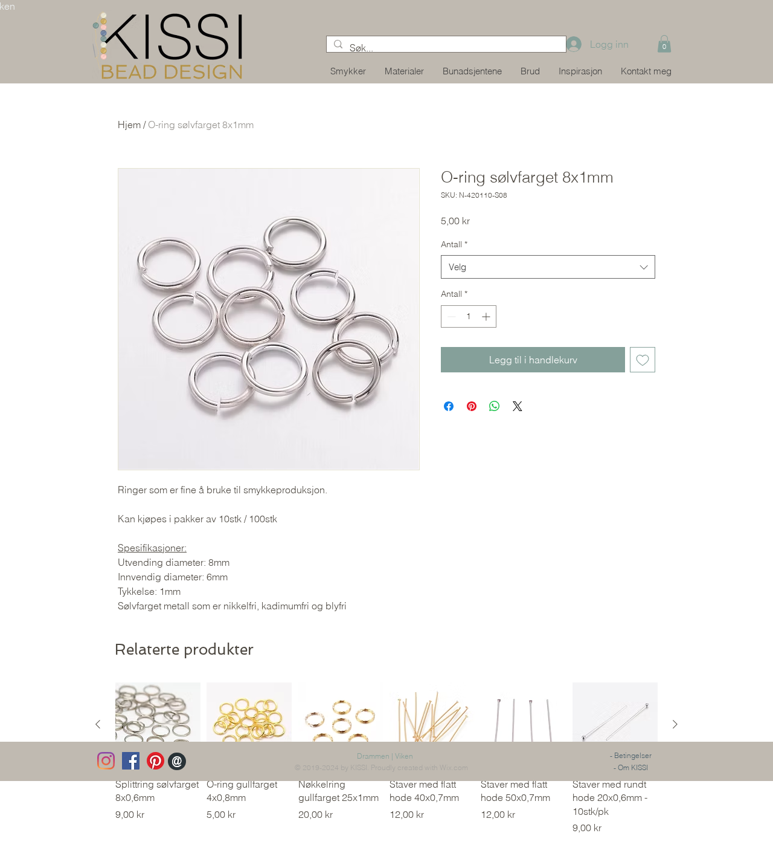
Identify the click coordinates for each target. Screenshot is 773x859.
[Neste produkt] (675, 724)
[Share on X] (517, 406)
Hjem (129, 124)
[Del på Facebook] (448, 406)
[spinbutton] (469, 316)
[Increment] (487, 316)
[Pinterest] (155, 761)
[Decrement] (450, 316)
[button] (664, 44)
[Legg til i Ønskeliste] (642, 359)
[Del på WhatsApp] (494, 406)
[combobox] (548, 267)
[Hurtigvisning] (157, 725)
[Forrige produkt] (98, 724)
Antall (454, 244)
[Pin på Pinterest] (471, 406)
